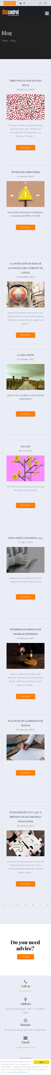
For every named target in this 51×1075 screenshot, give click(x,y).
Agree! (41, 1062)
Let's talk (25, 956)
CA (45, 3)
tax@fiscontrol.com (26, 1047)
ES (41, 3)
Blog (13, 40)
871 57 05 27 (9, 3)
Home (5, 40)
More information (20, 1072)
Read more (26, 147)
